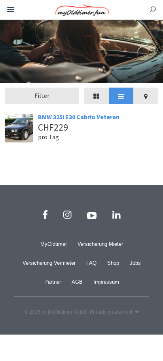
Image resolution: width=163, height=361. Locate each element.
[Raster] (96, 96)
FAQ (91, 263)
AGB (77, 282)
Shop (113, 263)
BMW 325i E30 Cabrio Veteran (78, 117)
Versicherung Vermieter (49, 263)
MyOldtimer (53, 244)
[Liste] (121, 96)
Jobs (135, 263)
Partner (52, 282)
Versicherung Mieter (100, 244)
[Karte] (145, 96)
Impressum (106, 282)
